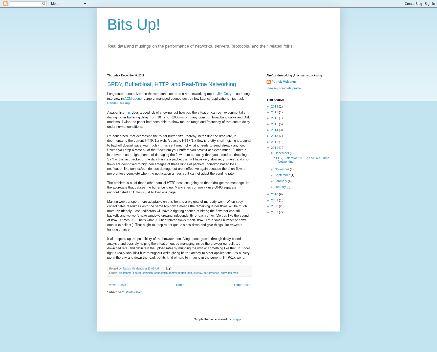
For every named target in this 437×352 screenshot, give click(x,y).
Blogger (237, 319)
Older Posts (242, 285)
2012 (275, 142)
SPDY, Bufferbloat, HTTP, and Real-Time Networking (171, 84)
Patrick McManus (284, 82)
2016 (275, 118)
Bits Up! (133, 24)
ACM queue (133, 98)
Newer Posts (117, 285)
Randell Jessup (118, 103)
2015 (275, 124)
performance (211, 272)
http (189, 272)
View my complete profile (284, 88)
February (281, 181)
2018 (275, 106)
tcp (230, 272)
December (282, 153)
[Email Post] (168, 268)
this (128, 112)
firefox (182, 272)
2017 (275, 112)
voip (235, 272)
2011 (275, 148)
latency (197, 272)
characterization (143, 272)
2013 (275, 136)
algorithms (125, 272)
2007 (275, 212)
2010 (275, 194)
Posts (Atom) (134, 292)
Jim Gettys (225, 94)
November (282, 169)
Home (180, 285)
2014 (275, 130)
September (283, 175)
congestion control (165, 272)
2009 (275, 200)
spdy (224, 272)
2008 (275, 206)
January (281, 187)
